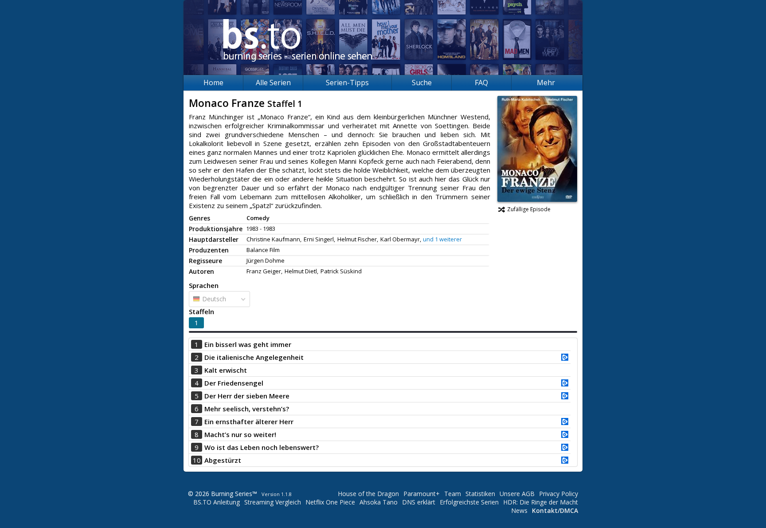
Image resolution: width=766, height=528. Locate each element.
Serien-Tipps (347, 82)
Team (452, 493)
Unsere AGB (517, 493)
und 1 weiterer (442, 239)
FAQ (481, 82)
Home (213, 82)
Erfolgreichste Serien (469, 502)
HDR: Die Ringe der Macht (540, 502)
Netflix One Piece (330, 502)
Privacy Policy (558, 493)
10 (197, 460)
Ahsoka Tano (379, 502)
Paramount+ (421, 493)
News (519, 510)
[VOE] (564, 358)
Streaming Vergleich (272, 502)
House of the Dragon (368, 493)
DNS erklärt (418, 502)
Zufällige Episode (529, 209)
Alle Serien (273, 82)
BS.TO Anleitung (216, 502)
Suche (422, 82)
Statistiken (480, 493)
